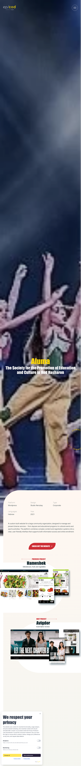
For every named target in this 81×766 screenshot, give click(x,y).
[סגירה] (40, 713)
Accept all (7, 755)
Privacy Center (17, 758)
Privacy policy (27, 758)
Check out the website (41, 546)
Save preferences (28, 755)
